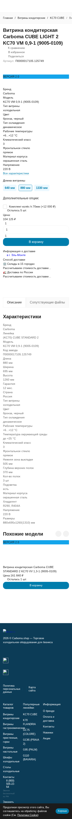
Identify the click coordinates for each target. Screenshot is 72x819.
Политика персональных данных (11, 688)
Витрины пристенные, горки (10, 737)
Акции (46, 738)
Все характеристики (16, 173)
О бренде (48, 710)
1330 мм (42, 187)
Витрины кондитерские (31, 17)
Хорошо (62, 810)
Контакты (48, 726)
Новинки (48, 732)
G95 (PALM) (30, 749)
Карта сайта (32, 689)
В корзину (36, 242)
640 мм (10, 187)
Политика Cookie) (27, 815)
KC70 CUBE (57, 17)
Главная (8, 17)
